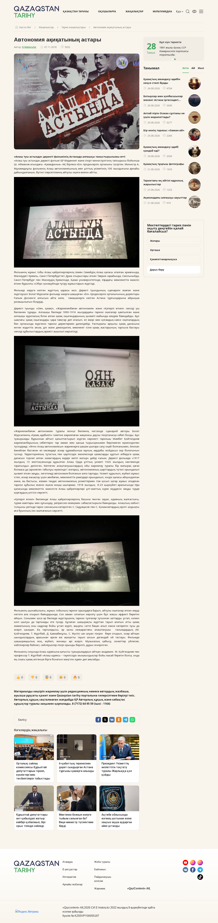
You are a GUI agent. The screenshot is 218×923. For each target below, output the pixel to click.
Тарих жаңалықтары (73, 27)
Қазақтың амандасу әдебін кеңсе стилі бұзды (161, 81)
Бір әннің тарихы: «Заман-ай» (163, 130)
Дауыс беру (157, 269)
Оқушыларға (107, 11)
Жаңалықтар (134, 11)
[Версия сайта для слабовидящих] (194, 11)
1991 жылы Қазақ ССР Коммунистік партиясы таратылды (140, 51)
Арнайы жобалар (72, 884)
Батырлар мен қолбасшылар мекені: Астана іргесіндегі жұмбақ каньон (163, 98)
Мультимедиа (162, 11)
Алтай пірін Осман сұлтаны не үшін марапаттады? (164, 115)
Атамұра (68, 861)
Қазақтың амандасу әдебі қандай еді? (160, 148)
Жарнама (99, 888)
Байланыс (100, 869)
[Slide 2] (175, 59)
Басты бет (25, 27)
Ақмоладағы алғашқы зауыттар (165, 197)
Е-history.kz (29, 47)
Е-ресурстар (70, 869)
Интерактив (69, 876)
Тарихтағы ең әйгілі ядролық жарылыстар (163, 182)
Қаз (179, 11)
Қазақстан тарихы (76, 11)
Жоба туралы (102, 861)
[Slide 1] (172, 59)
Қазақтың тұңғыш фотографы (163, 164)
